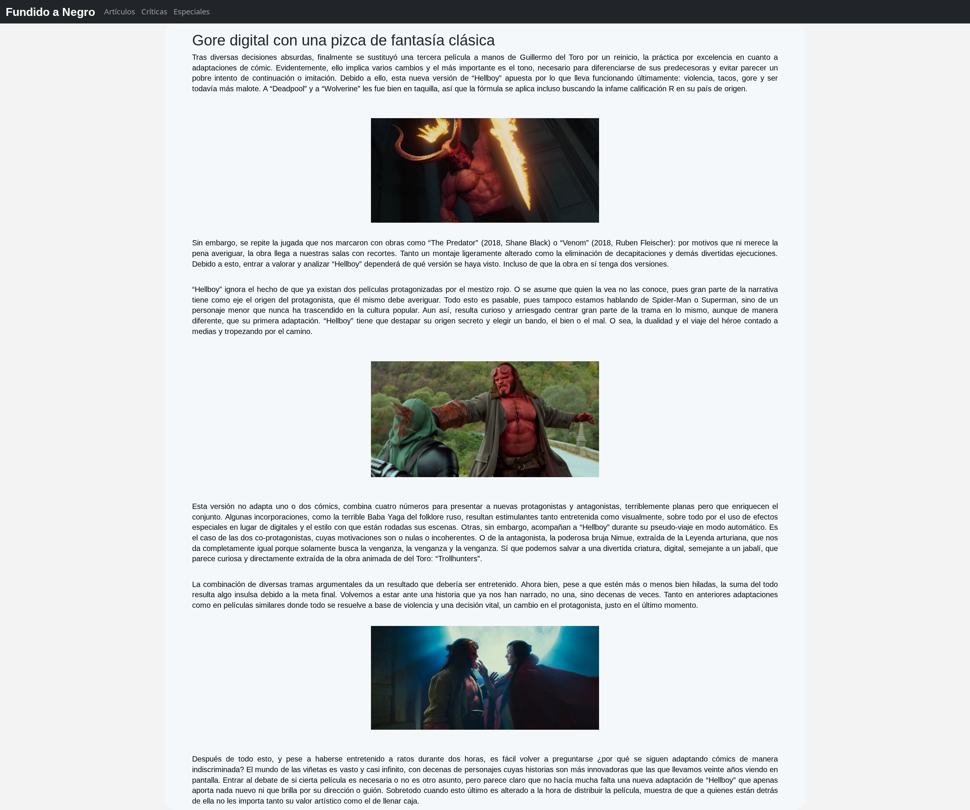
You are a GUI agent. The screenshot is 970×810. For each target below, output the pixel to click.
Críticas (154, 11)
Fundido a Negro (50, 12)
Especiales (192, 11)
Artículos (119, 11)
